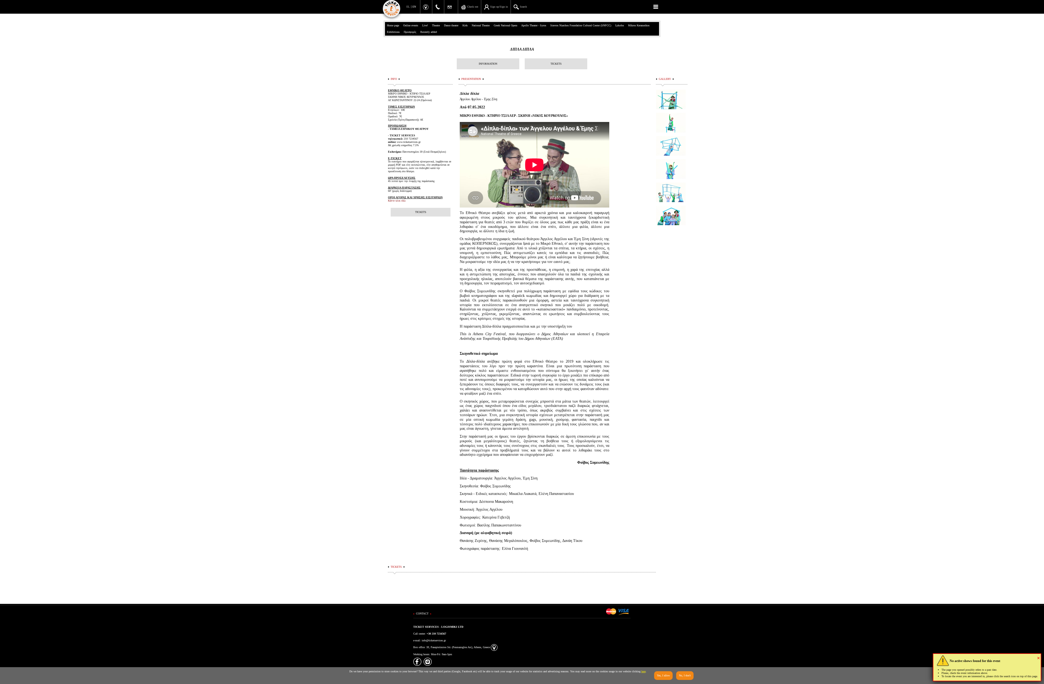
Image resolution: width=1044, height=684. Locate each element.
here (643, 671)
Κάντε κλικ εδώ (397, 200)
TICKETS (556, 63)
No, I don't (685, 675)
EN (414, 6)
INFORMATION (488, 63)
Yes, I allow (663, 675)
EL (408, 6)
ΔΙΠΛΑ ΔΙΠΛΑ (522, 49)
